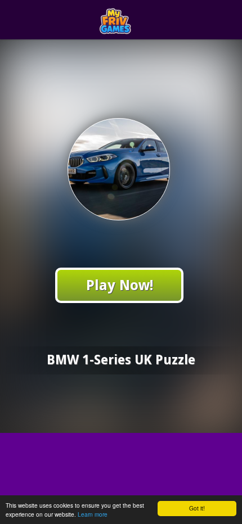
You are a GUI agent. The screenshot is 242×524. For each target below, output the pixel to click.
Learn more (92, 514)
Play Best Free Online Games (141, 20)
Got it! (197, 508)
